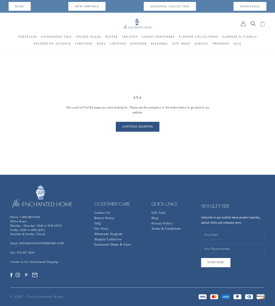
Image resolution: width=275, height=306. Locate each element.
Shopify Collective (108, 239)
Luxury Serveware (158, 37)
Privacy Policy (162, 223)
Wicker (111, 37)
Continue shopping (137, 126)
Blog (154, 218)
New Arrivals (87, 6)
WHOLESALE (250, 6)
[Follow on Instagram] (18, 275)
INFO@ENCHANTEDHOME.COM (41, 243)
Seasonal (159, 44)
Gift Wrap (181, 44)
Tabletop (130, 37)
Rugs (101, 44)
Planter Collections (198, 37)
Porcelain (27, 37)
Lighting (118, 44)
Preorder (220, 44)
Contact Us (102, 212)
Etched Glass (88, 37)
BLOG (19, 6)
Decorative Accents (52, 44)
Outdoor (138, 44)
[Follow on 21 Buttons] (35, 275)
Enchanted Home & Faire (112, 244)
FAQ (97, 223)
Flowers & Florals (239, 37)
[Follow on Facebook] (11, 275)
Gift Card (158, 212)
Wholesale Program (108, 234)
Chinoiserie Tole (56, 37)
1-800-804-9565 (30, 217)
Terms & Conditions (166, 228)
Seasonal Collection (169, 6)
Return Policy (104, 218)
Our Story (101, 228)
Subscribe (215, 262)
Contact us (17, 261)
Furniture (84, 44)
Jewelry (201, 44)
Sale (237, 44)
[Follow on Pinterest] (26, 275)
